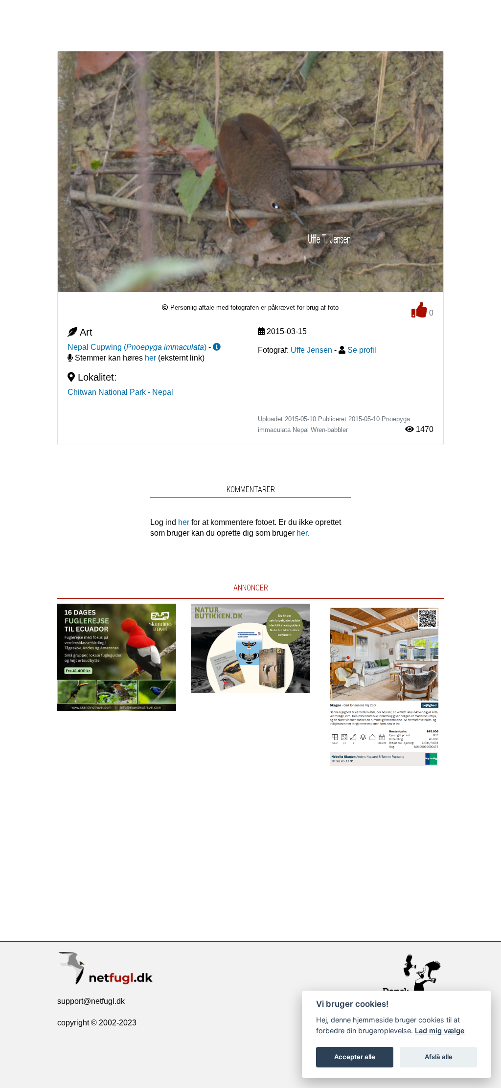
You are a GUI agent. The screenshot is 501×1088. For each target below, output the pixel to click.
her (150, 358)
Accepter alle (354, 1057)
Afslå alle (439, 1057)
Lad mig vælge (440, 1030)
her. (302, 533)
